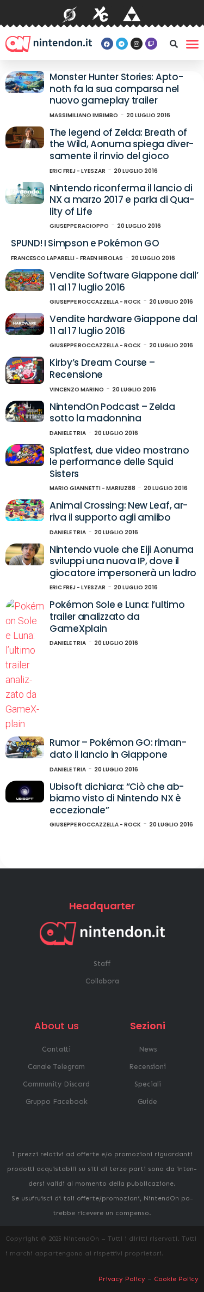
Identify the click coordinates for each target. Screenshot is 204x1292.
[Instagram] (137, 44)
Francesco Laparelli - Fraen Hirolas (67, 258)
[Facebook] (107, 44)
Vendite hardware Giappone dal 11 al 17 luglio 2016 (123, 324)
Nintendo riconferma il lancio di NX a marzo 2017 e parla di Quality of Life (122, 200)
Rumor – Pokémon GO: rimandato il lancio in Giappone (118, 748)
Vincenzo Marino (77, 389)
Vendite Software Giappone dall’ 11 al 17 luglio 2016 (124, 281)
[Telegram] (122, 44)
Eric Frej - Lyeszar (78, 171)
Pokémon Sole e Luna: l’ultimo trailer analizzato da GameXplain (117, 616)
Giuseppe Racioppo (79, 226)
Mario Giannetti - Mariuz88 (92, 488)
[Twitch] (151, 44)
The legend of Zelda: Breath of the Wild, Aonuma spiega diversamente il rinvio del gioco (122, 144)
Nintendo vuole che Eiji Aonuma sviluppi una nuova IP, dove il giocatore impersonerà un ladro (123, 561)
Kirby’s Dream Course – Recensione (102, 368)
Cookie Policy (176, 1279)
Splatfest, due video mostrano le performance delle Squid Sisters (119, 462)
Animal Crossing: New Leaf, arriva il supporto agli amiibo (119, 511)
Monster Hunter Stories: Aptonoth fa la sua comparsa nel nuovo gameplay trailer (116, 88)
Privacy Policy (121, 1279)
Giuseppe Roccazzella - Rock (95, 302)
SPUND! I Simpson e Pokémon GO (85, 243)
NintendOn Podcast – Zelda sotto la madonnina (112, 412)
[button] (174, 43)
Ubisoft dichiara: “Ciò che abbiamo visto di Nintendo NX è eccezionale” (117, 798)
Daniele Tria (68, 433)
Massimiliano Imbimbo (84, 115)
